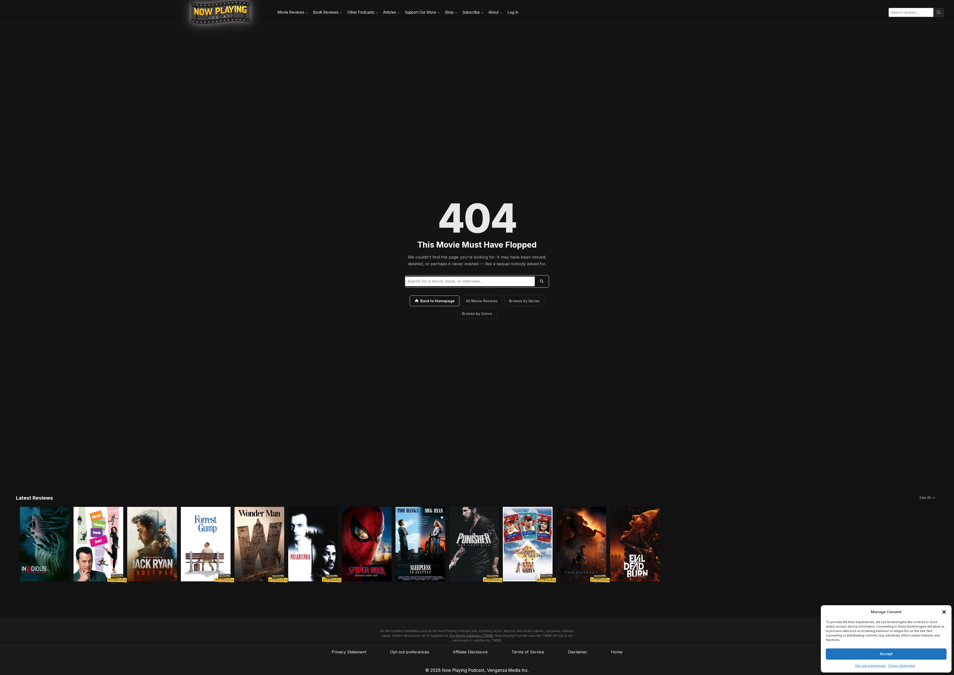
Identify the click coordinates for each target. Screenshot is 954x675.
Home (616, 651)
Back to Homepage (437, 301)
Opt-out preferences (870, 666)
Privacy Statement (901, 666)
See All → (927, 497)
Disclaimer (577, 651)
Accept (886, 653)
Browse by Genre (477, 313)
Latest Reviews (34, 498)
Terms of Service (528, 651)
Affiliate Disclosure (470, 651)
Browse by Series (524, 301)
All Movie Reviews (482, 301)
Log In (513, 12)
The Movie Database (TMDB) (471, 636)
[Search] (938, 12)
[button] (944, 611)
